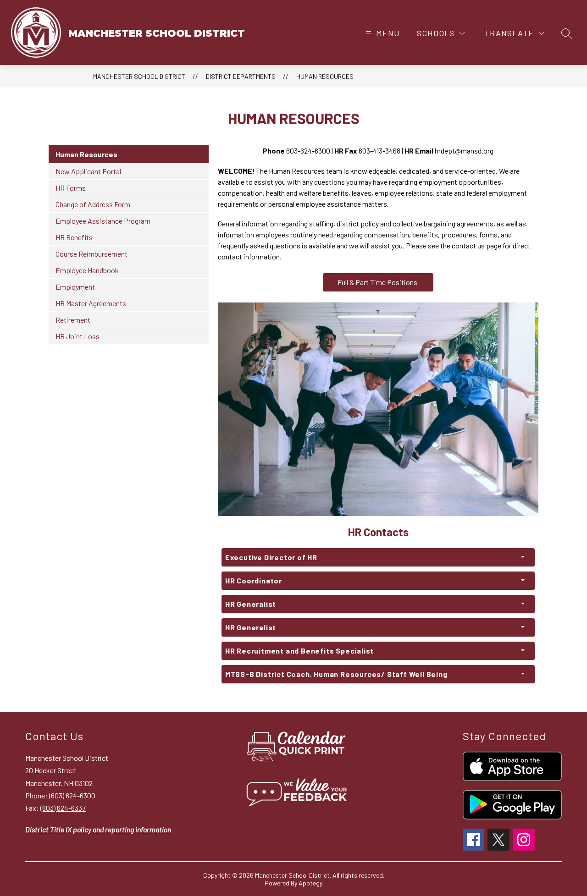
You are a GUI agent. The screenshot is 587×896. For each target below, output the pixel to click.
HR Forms (70, 187)
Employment (75, 286)
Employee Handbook (87, 270)
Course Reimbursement (91, 253)
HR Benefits (74, 237)
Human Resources (325, 76)
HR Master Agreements (90, 303)
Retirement (72, 319)
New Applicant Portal (88, 171)
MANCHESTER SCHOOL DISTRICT (139, 76)
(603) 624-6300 (72, 795)
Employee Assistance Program (102, 220)
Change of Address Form (92, 204)
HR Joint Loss (77, 336)
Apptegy (310, 883)
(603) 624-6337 (63, 807)
